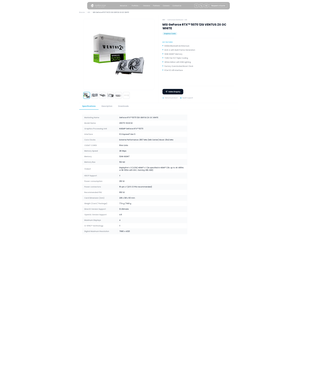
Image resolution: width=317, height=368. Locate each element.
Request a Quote (218, 5)
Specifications (89, 106)
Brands (82, 12)
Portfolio (135, 5)
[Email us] (206, 6)
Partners (156, 5)
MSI (89, 12)
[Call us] (201, 6)
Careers (166, 5)
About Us (123, 5)
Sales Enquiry (174, 91)
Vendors (146, 5)
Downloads (123, 106)
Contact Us (176, 5)
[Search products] (196, 6)
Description (107, 106)
